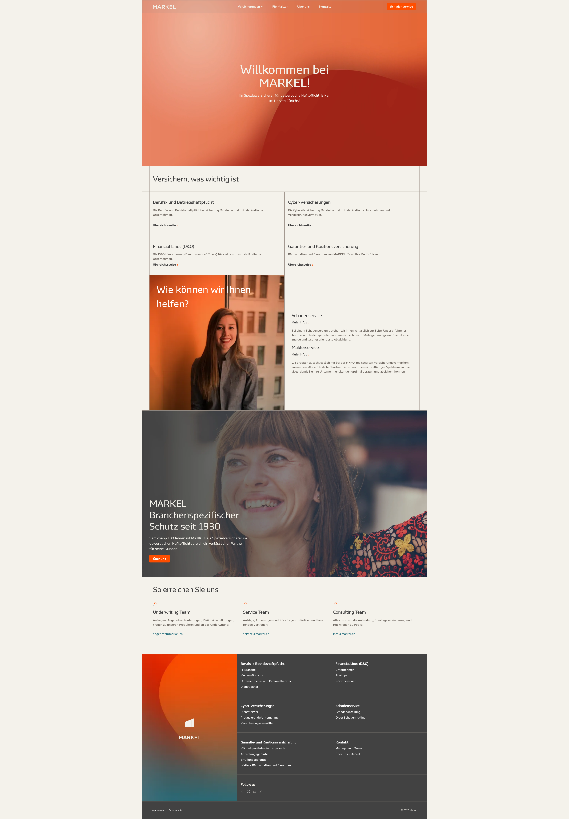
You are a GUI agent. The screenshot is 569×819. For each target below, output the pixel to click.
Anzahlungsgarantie (254, 754)
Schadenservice (401, 6)
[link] (401, 6)
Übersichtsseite (164, 225)
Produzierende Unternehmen (260, 717)
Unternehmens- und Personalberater (266, 681)
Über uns (303, 6)
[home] (174, 6)
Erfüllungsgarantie (253, 759)
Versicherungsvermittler (257, 723)
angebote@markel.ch (168, 633)
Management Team (348, 748)
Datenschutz (175, 810)
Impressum (158, 810)
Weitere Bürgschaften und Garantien (266, 765)
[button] (250, 6)
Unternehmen (344, 669)
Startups (341, 675)
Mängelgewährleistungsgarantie (263, 748)
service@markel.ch (256, 633)
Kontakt (325, 6)
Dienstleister (249, 686)
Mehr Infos (299, 322)
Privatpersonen (345, 681)
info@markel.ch (344, 633)
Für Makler (280, 6)
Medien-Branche (252, 675)
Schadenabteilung (348, 712)
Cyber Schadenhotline (350, 717)
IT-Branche (248, 669)
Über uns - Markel (347, 754)
